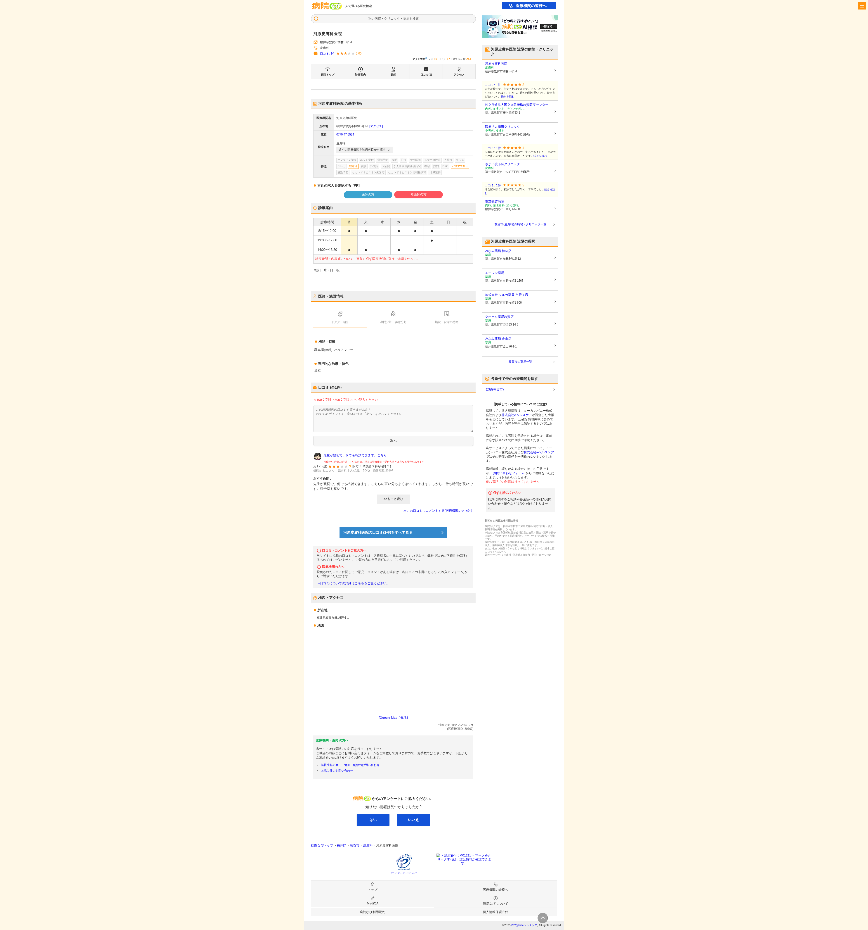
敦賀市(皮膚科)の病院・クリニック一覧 (520, 224)
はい (373, 820)
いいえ (413, 820)
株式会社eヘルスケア (517, 415)
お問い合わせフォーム (509, 473)
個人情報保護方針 (495, 912)
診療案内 (360, 74)
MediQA (372, 903)
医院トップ (327, 74)
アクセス (459, 74)
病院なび (327, 6)
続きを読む (507, 96)
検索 (416, 18)
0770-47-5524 (345, 134)
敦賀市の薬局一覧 (520, 361)
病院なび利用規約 (372, 912)
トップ (372, 890)
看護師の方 (419, 194)
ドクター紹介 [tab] (340, 322)
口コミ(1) (426, 74)
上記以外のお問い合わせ (337, 770)
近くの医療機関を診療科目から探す (362, 149)
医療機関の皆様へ (531, 6)
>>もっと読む (393, 499)
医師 (393, 74)
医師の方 (368, 194)
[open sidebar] (862, 6)
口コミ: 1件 (327, 53)
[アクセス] (376, 126)
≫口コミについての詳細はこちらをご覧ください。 (353, 583)
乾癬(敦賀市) (495, 389)
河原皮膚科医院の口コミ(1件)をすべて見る (378, 532)
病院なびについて (495, 903)
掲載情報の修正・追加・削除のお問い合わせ (350, 765)
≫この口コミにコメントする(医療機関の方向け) (437, 510)
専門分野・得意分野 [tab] (393, 322)
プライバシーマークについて (404, 873)
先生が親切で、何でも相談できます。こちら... (356, 455)
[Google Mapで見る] (393, 717)
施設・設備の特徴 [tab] (446, 322)
